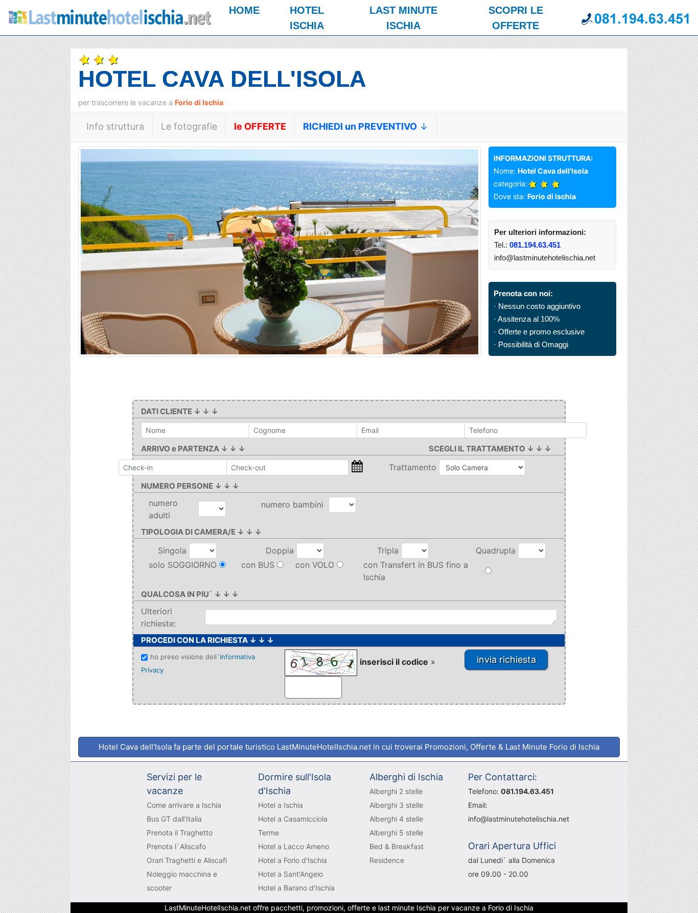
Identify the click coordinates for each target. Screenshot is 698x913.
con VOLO (314, 565)
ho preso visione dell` (198, 663)
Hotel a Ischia (280, 805)
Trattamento (414, 467)
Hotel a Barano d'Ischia (296, 887)
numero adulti (163, 509)
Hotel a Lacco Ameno (293, 846)
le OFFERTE (260, 126)
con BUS (257, 565)
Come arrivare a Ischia (184, 805)
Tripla (389, 550)
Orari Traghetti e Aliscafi (187, 860)
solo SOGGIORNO (183, 565)
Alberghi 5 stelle (396, 832)
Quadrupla (497, 550)
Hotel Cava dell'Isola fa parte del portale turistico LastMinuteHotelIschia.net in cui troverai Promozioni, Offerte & (349, 747)
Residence (386, 860)
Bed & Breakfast (396, 846)
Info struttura (115, 126)
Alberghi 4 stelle (396, 818)
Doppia (281, 550)
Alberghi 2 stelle (396, 791)
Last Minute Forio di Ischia (552, 747)
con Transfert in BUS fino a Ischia (415, 571)
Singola (173, 550)
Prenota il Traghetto (180, 832)
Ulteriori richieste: (158, 617)
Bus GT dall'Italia (174, 818)
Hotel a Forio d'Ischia (292, 860)
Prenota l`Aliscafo (176, 846)
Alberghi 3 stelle (396, 805)
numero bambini (295, 504)
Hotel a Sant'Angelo (290, 874)
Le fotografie (189, 126)
